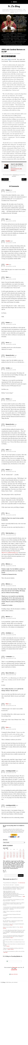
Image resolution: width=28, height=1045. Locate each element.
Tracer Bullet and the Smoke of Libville (19, 41)
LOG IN (7, 33)
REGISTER (19, 33)
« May (4, 858)
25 (7, 856)
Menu (15, 2)
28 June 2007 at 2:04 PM (11, 426)
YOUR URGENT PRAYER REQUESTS (18, 36)
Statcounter (15, 967)
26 (10, 856)
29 (20, 856)
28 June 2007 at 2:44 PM (11, 535)
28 (17, 856)
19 (10, 855)
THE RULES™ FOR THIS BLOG (20, 35)
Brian (7, 727)
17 (4, 855)
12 (10, 853)
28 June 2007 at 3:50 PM (11, 565)
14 (17, 853)
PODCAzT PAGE (6, 36)
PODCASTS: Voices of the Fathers (10, 42)
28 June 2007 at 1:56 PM (11, 400)
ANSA (9, 59)
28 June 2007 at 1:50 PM (11, 357)
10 (4, 853)
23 (23, 855)
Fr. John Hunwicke (21, 882)
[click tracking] (14, 969)
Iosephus (8, 241)
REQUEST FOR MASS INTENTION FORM (14, 44)
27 (14, 856)
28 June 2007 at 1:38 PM (11, 220)
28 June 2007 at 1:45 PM (11, 279)
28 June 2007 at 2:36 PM (11, 515)
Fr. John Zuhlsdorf (16, 53)
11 (7, 853)
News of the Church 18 (6, 41)
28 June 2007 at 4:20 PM (11, 634)
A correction (24, 181)
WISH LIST (23, 38)
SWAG (12, 39)
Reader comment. (11, 949)
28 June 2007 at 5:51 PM (11, 705)
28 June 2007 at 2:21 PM (11, 471)
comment (7, 946)
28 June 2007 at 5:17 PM (11, 658)
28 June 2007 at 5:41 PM (11, 674)
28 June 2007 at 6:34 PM (11, 807)
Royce (7, 704)
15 (20, 853)
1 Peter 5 (11, 937)
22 (20, 855)
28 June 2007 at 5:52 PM (11, 729)
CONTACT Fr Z (13, 33)
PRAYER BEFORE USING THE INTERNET (11, 38)
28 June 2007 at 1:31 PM (11, 191)
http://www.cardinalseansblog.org (10, 552)
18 (7, 855)
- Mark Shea (5, 952)
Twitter (11, 925)
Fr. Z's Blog (14, 6)
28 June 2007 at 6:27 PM (11, 772)
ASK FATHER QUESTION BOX (7, 35)
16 (23, 853)
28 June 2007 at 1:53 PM (11, 369)
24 (4, 856)
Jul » (24, 858)
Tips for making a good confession (20, 39)
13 (14, 853)
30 (23, 856)
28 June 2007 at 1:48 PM (11, 344)
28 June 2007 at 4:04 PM (11, 618)
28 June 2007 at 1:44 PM (11, 242)
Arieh (7, 264)
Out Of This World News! (6, 181)
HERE (24, 896)
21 (17, 855)
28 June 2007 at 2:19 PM (11, 451)
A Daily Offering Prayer (5, 39)
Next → (24, 179)
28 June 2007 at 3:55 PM (11, 585)
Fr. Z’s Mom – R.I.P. (21, 42)
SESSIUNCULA (16, 174)
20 (14, 855)
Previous (5, 179)
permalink (14, 176)
